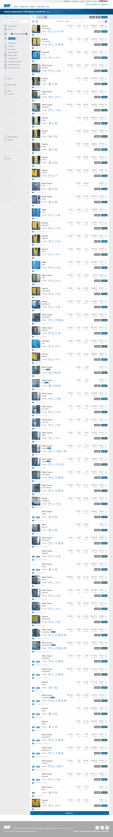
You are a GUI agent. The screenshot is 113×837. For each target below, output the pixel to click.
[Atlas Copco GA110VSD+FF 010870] (36, 488)
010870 (44, 491)
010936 (44, 294)
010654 (44, 753)
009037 (44, 569)
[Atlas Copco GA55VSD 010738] (36, 593)
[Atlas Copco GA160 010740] (36, 606)
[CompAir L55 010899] (36, 343)
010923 (44, 779)
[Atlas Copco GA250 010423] (36, 580)
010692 (44, 714)
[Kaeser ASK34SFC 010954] (36, 239)
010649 (44, 622)
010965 (44, 176)
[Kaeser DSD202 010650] (36, 357)
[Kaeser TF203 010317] (36, 685)
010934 (44, 399)
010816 (44, 136)
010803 (44, 58)
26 (33, 635)
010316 (44, 727)
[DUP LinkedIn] (65, 1)
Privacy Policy (96, 831)
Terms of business (85, 831)
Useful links (105, 831)
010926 (44, 412)
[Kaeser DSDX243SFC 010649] (36, 619)
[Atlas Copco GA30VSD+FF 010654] (36, 750)
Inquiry (104, 31)
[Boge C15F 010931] (36, 212)
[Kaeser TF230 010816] (36, 134)
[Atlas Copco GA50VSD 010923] (36, 777)
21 (33, 281)
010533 (44, 766)
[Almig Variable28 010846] (36, 304)
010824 (44, 31)
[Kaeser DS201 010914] (36, 803)
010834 (44, 635)
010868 (44, 438)
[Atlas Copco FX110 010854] (36, 370)
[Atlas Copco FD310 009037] (36, 567)
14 (33, 58)
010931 (44, 215)
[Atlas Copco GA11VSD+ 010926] (36, 409)
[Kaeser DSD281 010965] (36, 173)
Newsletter (75, 1)
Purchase (41, 7)
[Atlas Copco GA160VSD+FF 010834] (36, 632)
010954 (44, 241)
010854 (44, 373)
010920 (44, 451)
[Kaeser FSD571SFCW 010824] (36, 29)
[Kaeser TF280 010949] (36, 147)
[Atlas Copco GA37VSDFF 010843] (36, 475)
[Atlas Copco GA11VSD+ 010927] (36, 422)
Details (97, 31)
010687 (44, 556)
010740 (44, 609)
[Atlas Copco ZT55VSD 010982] (36, 68)
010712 (44, 530)
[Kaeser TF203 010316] (36, 724)
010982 (44, 71)
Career (95, 1)
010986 (44, 333)
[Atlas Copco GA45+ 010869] (36, 462)
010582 (44, 674)
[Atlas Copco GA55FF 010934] (36, 396)
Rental (33, 7)
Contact (82, 1)
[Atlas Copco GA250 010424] (36, 94)
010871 (44, 202)
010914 (44, 806)
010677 (44, 701)
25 (33, 648)
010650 (44, 359)
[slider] (12, 34)
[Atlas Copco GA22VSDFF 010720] (36, 540)
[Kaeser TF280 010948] (36, 160)
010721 (44, 517)
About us (89, 1)
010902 (44, 386)
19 (33, 45)
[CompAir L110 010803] (36, 55)
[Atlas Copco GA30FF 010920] (36, 448)
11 (33, 123)
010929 (44, 268)
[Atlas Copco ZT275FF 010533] (36, 763)
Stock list (24, 7)
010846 (44, 307)
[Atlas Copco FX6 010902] (36, 383)
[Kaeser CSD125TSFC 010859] (36, 42)
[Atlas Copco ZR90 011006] (36, 278)
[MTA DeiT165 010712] (36, 527)
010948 (44, 163)
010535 (44, 110)
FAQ (47, 7)
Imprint (76, 831)
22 (33, 31)
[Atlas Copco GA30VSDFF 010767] (36, 658)
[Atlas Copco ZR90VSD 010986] (36, 330)
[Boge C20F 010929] (36, 265)
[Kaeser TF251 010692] (36, 711)
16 (33, 97)
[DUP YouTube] (69, 1)
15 (33, 254)
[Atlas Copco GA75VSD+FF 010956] (36, 317)
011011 (44, 254)
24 (33, 701)
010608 (44, 504)
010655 (44, 740)
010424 (44, 97)
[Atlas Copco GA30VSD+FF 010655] (36, 737)
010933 (44, 123)
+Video (38, 31)
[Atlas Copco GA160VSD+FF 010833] (36, 645)
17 (33, 71)
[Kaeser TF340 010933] (36, 120)
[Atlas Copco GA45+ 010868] (36, 435)
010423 (44, 583)
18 (33, 110)
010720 (44, 543)
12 (33, 569)
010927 (44, 425)
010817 (44, 84)
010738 (44, 596)
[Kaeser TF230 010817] (36, 81)
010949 (44, 149)
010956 (44, 320)
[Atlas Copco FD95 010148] (36, 790)
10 (33, 84)
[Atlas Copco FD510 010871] (36, 199)
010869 (44, 464)
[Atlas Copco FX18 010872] (36, 186)
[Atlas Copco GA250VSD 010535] (36, 107)
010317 (44, 688)
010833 (44, 648)
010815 (44, 228)
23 (33, 333)
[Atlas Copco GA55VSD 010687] (36, 553)
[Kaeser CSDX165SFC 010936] (36, 291)
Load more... (69, 813)
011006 (44, 281)
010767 (44, 661)
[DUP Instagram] (67, 1)
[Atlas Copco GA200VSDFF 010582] (36, 672)
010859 (44, 45)
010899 (44, 346)
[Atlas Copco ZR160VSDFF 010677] (36, 698)
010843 (44, 478)
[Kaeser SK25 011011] (36, 252)
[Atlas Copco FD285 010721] (36, 514)
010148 (44, 792)
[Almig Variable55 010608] (36, 501)
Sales (16, 7)
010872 (44, 189)
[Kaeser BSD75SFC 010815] (36, 225)
